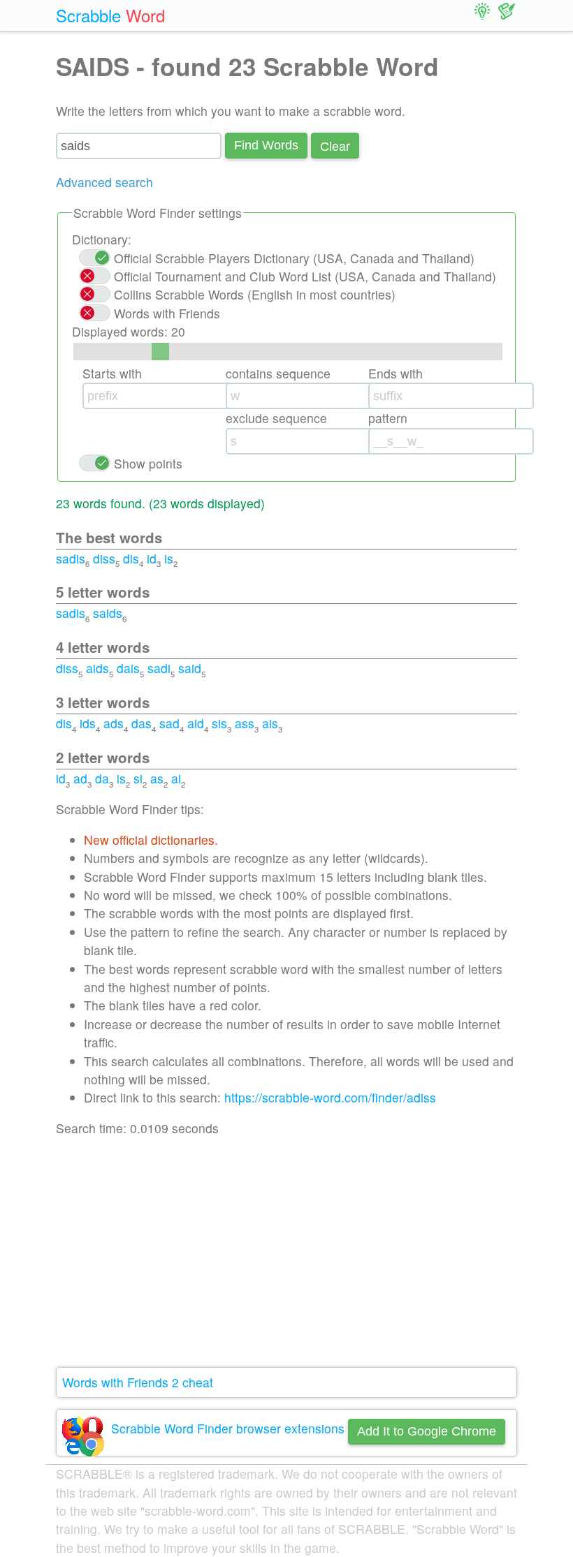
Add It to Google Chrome (426, 1431)
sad (169, 723)
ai (176, 778)
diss (104, 558)
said (189, 668)
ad (80, 778)
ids (88, 723)
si (138, 778)
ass (244, 723)
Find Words (266, 145)
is (168, 558)
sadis (70, 558)
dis (131, 558)
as (157, 778)
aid (195, 723)
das (141, 723)
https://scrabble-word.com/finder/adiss (330, 1097)
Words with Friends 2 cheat (137, 1382)
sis (219, 723)
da (102, 778)
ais (270, 723)
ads (113, 723)
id (152, 558)
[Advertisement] (286, 1252)
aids (97, 668)
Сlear (335, 145)
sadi (159, 668)
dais (128, 668)
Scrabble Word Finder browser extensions (227, 1428)
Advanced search (104, 182)
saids (107, 612)
